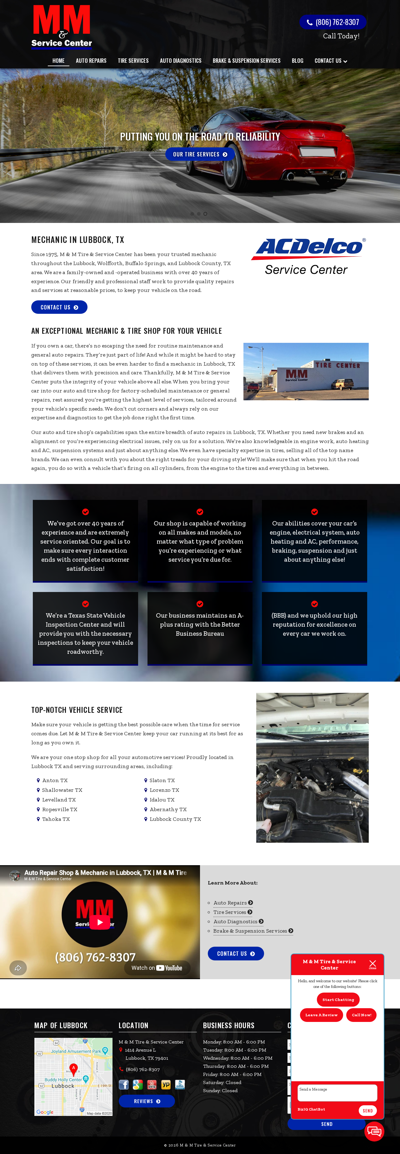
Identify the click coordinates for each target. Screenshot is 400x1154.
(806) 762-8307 (336, 21)
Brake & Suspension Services (247, 60)
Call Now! (361, 1015)
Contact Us (328, 60)
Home (58, 60)
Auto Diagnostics (181, 60)
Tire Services (133, 60)
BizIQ (303, 1109)
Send (368, 1110)
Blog (297, 60)
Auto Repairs (91, 60)
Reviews (143, 1100)
